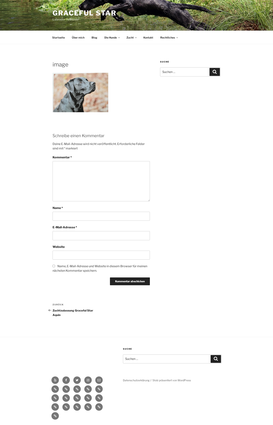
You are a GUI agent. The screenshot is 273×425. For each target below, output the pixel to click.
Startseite (58, 37)
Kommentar (62, 157)
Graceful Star (84, 13)
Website (59, 247)
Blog (94, 37)
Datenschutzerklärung (136, 380)
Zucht (130, 37)
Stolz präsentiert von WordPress (171, 380)
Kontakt (148, 37)
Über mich (78, 37)
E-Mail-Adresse (65, 227)
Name (58, 208)
